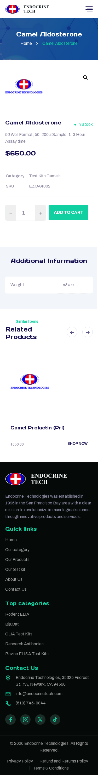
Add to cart (68, 212)
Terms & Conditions (51, 768)
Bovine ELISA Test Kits (27, 654)
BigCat (12, 624)
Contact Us (16, 589)
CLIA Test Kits (18, 634)
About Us (13, 579)
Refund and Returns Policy (63, 761)
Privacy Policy (20, 761)
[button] (85, 77)
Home (26, 43)
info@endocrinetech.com (39, 693)
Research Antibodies (24, 644)
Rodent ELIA (17, 614)
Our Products (17, 559)
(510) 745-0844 (31, 703)
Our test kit (15, 569)
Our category (17, 549)
